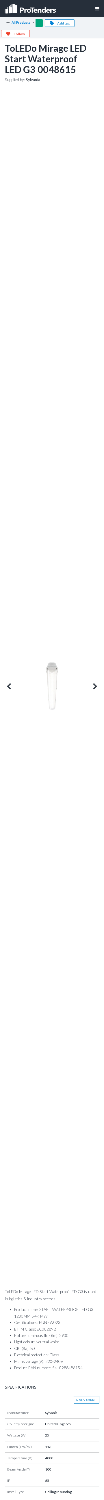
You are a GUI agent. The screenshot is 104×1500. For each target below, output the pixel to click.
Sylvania (33, 79)
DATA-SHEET (86, 1399)
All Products (21, 22)
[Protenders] (31, 6)
